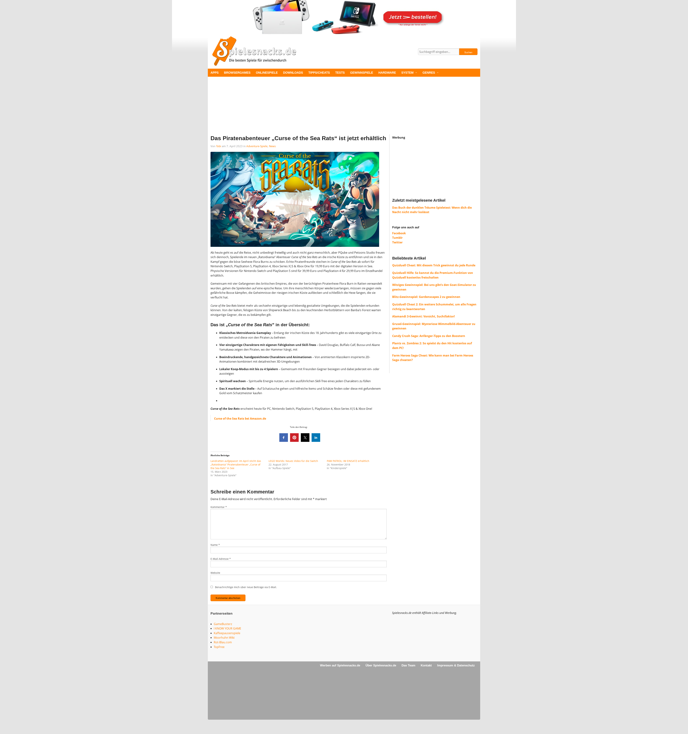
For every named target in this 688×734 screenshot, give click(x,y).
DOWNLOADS (293, 72)
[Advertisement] (315, 109)
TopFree (219, 647)
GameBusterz (223, 624)
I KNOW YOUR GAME (227, 628)
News (272, 146)
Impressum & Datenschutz (456, 665)
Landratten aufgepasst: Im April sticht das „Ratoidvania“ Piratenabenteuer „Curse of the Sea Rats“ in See (236, 464)
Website (215, 572)
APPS (215, 72)
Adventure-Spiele (256, 146)
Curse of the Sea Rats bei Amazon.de (240, 419)
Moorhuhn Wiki (224, 638)
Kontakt (426, 665)
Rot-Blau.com (223, 642)
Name (215, 545)
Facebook (399, 233)
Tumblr (397, 238)
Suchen (468, 52)
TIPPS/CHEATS (319, 72)
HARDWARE (387, 72)
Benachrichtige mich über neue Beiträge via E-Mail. (246, 587)
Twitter (397, 242)
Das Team (408, 665)
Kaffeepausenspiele (227, 633)
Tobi (218, 146)
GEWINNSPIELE (361, 72)
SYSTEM (407, 72)
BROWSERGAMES (237, 72)
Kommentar (219, 507)
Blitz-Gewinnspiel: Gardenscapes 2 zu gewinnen (426, 297)
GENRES (428, 72)
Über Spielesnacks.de (381, 665)
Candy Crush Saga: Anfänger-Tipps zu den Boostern (428, 336)
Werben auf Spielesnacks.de (340, 665)
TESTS (340, 72)
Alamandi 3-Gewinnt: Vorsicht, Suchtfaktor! (423, 316)
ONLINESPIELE (267, 72)
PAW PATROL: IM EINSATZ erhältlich (348, 461)
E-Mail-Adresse (221, 558)
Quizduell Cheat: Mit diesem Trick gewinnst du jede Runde (433, 265)
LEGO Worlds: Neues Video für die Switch (293, 461)
